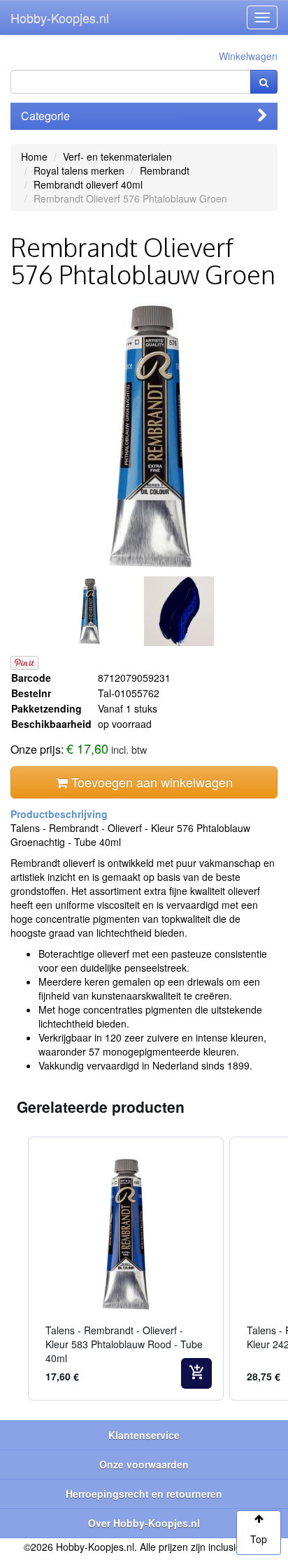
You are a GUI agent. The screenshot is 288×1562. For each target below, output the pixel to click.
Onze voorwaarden (144, 1464)
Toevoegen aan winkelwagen (150, 782)
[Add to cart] (196, 1373)
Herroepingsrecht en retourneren (144, 1494)
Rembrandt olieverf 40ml (88, 184)
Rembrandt (164, 170)
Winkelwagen (248, 56)
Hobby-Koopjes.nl (59, 17)
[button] (14, 1268)
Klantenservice (144, 1435)
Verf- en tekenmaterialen (117, 156)
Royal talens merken (79, 170)
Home (34, 156)
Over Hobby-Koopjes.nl (144, 1523)
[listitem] (126, 1269)
